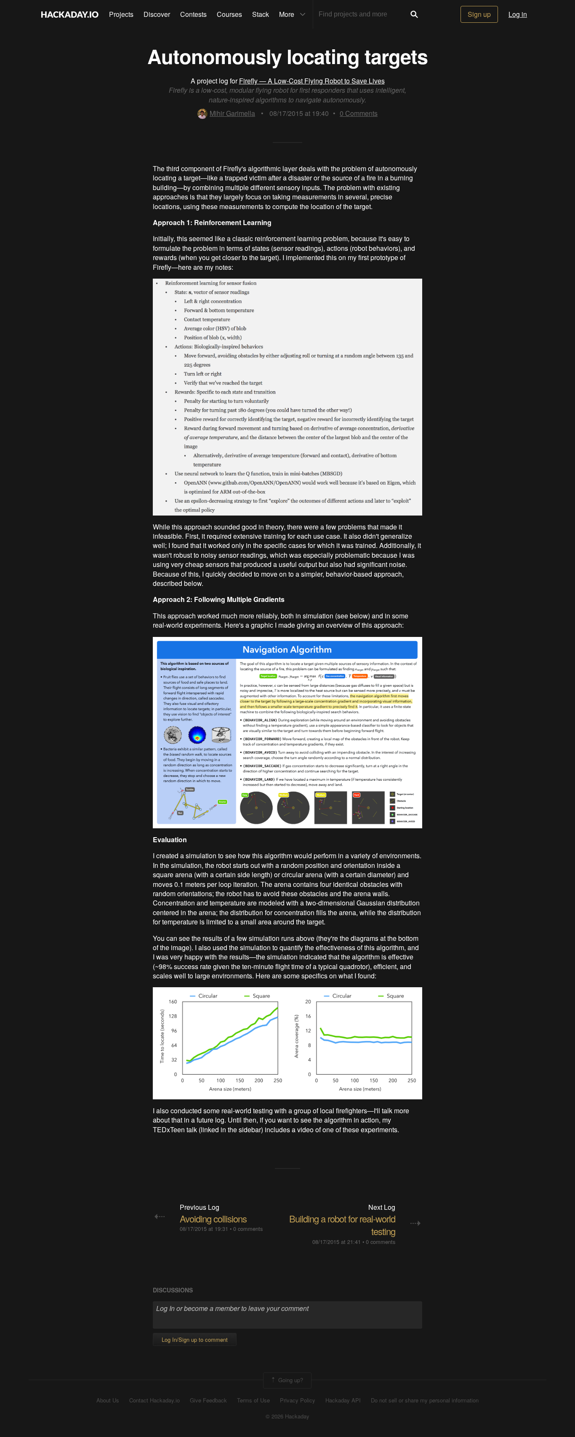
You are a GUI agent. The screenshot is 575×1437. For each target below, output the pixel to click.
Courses (229, 14)
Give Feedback (208, 1400)
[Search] (414, 14)
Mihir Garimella (232, 113)
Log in (517, 14)
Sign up (479, 14)
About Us (107, 1400)
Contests (193, 14)
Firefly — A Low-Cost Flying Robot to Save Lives (312, 81)
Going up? (290, 1379)
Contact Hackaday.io (154, 1400)
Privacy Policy (297, 1400)
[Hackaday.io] (70, 14)
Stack (260, 14)
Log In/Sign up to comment (195, 1339)
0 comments (248, 1229)
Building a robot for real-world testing (342, 1225)
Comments (359, 113)
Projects (121, 14)
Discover (157, 14)
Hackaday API (343, 1400)
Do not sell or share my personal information (425, 1400)
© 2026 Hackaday (287, 1416)
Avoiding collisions (213, 1218)
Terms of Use (253, 1400)
